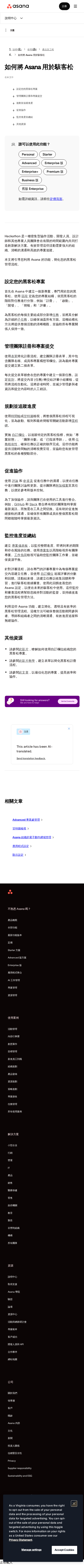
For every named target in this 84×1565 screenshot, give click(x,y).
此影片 (24, 649)
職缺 (10, 1415)
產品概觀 (12, 920)
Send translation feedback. (31, 758)
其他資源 (21, 124)
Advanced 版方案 (17, 957)
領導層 (11, 1400)
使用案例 (32, 49)
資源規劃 (12, 1081)
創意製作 (12, 1044)
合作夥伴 (12, 1352)
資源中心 (12, 1314)
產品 (10, 1175)
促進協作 (21, 110)
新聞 (10, 1438)
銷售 (10, 1183)
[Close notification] (69, 728)
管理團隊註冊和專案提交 (29, 96)
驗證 (10, 1299)
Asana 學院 (14, 1291)
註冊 (64, 6)
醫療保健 (12, 1190)
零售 (10, 1198)
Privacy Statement (20, 1539)
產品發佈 (12, 1074)
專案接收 (12, 1096)
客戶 (10, 1408)
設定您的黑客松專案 (27, 89)
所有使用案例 (15, 1111)
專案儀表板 (20, 545)
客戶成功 (12, 1337)
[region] (43, 1528)
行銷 (10, 1153)
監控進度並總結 (24, 117)
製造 (10, 1220)
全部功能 (12, 927)
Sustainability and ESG (20, 1475)
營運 (10, 1160)
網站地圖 (12, 1359)
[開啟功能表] (75, 6)
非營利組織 (14, 1228)
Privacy (12, 1460)
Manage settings (31, 1549)
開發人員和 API (16, 1344)
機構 (10, 1235)
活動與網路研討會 (17, 1322)
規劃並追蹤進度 (24, 103)
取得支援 (12, 1284)
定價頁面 (56, 199)
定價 (10, 942)
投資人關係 (14, 1445)
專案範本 (12, 1329)
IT (9, 1168)
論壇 (10, 1306)
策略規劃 (12, 1089)
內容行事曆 (14, 1036)
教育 (10, 1213)
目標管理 (12, 1051)
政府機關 (12, 1205)
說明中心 (17, 49)
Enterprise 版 (15, 965)
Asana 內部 (14, 1423)
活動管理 (12, 1029)
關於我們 (12, 1393)
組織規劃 (12, 1066)
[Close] (74, 1503)
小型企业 (12, 1145)
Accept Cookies (64, 1549)
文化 (10, 1430)
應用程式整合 (15, 972)
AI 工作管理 (14, 980)
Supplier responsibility (19, 1468)
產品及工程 (48, 49)
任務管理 (12, 1104)
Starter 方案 (14, 950)
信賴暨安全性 (15, 1453)
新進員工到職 (15, 1059)
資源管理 (12, 995)
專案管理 (12, 987)
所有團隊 (12, 1243)
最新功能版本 (15, 935)
